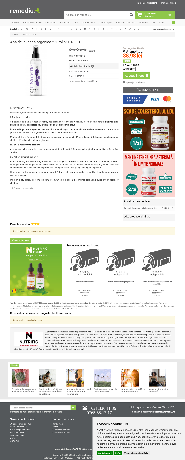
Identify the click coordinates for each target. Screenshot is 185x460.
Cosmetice (25, 34)
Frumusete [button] (65, 22)
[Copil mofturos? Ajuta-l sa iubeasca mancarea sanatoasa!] (47, 378)
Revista (14, 365)
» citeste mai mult (77, 349)
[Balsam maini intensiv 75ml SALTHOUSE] (84, 263)
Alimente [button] (143, 22)
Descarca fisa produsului (23, 188)
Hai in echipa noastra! (20, 429)
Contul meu (57, 424)
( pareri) (91, 51)
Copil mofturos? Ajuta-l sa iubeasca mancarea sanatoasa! (50, 391)
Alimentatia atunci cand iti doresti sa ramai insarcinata (78, 391)
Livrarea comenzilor (61, 429)
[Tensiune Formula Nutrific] (149, 175)
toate (20, 29)
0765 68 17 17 (151, 90)
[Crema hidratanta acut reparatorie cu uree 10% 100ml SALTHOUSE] (157, 263)
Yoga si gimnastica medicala (158, 390)
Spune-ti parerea (21, 240)
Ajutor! (55, 427)
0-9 (27, 29)
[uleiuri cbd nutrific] (36, 270)
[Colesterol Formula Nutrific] (149, 129)
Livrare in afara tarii (61, 432)
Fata (35, 34)
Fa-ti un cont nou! (168, 3)
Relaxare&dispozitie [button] (125, 22)
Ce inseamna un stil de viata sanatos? (105, 390)
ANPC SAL (15, 441)
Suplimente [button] (50, 22)
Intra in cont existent (147, 3)
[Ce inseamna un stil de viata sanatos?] (102, 378)
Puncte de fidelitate (18, 427)
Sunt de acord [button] (105, 453)
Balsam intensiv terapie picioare (121, 281)
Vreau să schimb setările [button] (136, 453)
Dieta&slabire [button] (88, 22)
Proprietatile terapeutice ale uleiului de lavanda (24, 390)
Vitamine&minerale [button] (32, 22)
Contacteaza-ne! (17, 435)
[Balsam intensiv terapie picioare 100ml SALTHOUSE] (121, 263)
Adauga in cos (135, 75)
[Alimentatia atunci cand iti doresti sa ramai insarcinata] (75, 378)
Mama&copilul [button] (105, 22)
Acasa (15, 34)
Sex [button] (153, 22)
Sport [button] (161, 22)
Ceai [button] (76, 22)
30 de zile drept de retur (20, 424)
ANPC (12, 438)
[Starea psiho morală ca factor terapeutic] (130, 378)
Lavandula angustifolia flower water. (140, 208)
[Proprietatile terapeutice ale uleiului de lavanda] (20, 378)
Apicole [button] (15, 22)
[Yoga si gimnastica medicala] (157, 378)
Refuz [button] (118, 453)
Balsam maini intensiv (85, 281)
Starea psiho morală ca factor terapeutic (133, 390)
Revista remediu (17, 432)
